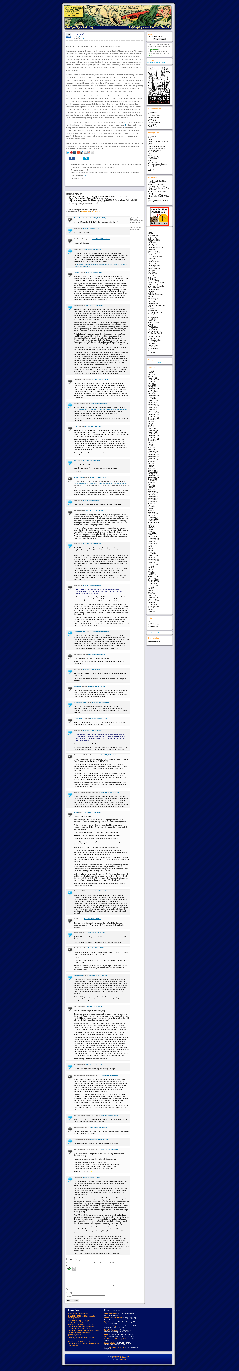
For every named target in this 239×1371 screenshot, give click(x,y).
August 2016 (152, 420)
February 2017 (153, 409)
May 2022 (151, 373)
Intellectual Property (154, 150)
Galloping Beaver (154, 262)
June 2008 (151, 590)
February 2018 (153, 401)
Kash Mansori (152, 274)
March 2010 (152, 554)
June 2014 (151, 465)
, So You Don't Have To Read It (158, 196)
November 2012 (153, 498)
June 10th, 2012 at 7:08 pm (99, 403)
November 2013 (153, 477)
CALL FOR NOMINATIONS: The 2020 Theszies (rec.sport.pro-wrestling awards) (84, 1331)
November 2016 (153, 415)
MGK (81, 37)
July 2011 (151, 526)
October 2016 (152, 416)
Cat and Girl (152, 242)
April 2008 (151, 594)
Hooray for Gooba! (80, 702)
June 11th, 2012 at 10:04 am (92, 730)
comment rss (85, 212)
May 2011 (151, 529)
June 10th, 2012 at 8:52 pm (98, 477)
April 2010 (151, 552)
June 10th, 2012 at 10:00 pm (94, 510)
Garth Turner (152, 263)
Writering (151, 169)
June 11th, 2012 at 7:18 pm (92, 919)
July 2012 (151, 505)
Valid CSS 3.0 (123, 1358)
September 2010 (153, 543)
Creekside (151, 249)
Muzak (150, 155)
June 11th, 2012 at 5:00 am (96, 686)
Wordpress (122, 1359)
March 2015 (152, 449)
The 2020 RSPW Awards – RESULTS (80, 1324)
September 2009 (153, 564)
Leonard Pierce (153, 284)
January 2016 (152, 432)
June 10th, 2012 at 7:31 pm (91, 460)
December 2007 (153, 601)
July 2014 (151, 463)
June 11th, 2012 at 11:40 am (110, 792)
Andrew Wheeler (153, 235)
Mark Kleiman (152, 293)
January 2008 (152, 599)
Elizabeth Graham (154, 116)
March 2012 (152, 512)
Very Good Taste (153, 347)
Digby (150, 255)
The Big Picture (153, 328)
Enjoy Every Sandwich (155, 256)
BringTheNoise (79, 477)
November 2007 (153, 603)
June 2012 (151, 507)
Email (68, 1293)
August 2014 (152, 462)
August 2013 (152, 482)
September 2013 (153, 481)
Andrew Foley (152, 112)
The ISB (150, 335)
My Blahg (151, 296)
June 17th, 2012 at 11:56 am (91, 1177)
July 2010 (151, 547)
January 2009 (152, 578)
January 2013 (152, 495)
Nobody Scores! (153, 298)
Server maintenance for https (78, 1314)
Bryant (76, 426)
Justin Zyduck (152, 119)
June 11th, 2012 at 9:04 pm (96, 932)
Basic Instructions (154, 239)
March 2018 (152, 399)
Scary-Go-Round (153, 322)
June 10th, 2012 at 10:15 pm (92, 585)
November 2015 (153, 435)
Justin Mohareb (79, 218)
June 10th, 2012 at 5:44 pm (94, 272)
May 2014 (151, 467)
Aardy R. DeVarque (80, 631)
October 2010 (152, 542)
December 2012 (153, 496)
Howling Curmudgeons (155, 267)
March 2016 (152, 428)
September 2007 (153, 606)
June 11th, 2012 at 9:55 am (98, 718)
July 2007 (151, 610)
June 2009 (151, 569)
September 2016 (153, 418)
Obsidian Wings (153, 303)
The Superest (152, 342)
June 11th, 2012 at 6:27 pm (100, 891)
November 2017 (153, 406)
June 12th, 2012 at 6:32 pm (98, 1127)
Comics (150, 140)
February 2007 (153, 611)
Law (149, 153)
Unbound (79, 34)
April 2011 (151, 531)
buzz (75, 460)
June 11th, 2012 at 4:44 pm (92, 812)
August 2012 (152, 503)
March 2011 (152, 533)
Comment (69, 1266)
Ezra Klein (151, 258)
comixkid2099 (78, 975)
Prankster (77, 272)
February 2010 (153, 556)
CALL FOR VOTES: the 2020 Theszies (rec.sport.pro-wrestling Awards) (81, 1327)
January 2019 (152, 394)
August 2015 (152, 441)
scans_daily (152, 321)
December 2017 (153, 404)
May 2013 (151, 488)
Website (69, 1297)
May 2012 (151, 509)
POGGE (150, 316)
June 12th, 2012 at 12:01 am (97, 948)
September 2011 (153, 522)
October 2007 (152, 604)
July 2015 (151, 442)
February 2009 (153, 576)
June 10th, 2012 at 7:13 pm (92, 426)
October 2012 (152, 500)
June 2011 (151, 528)
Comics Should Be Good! (156, 248)
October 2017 (152, 408)
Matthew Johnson (154, 122)
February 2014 (153, 472)
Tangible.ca (152, 326)
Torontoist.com (153, 345)
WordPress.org (153, 627)
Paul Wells (151, 309)
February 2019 (153, 392)
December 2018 (153, 395)
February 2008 (153, 597)
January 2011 (152, 536)
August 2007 (152, 608)
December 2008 (153, 580)
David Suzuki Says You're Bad (158, 141)
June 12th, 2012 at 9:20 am (109, 1075)
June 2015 (151, 444)
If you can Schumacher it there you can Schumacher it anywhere (92, 196)
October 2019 (152, 390)
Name (68, 1289)
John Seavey (152, 270)
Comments (153, 625)
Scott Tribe (151, 324)
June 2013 (151, 486)
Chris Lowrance (79, 718)
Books (150, 138)
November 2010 (153, 540)
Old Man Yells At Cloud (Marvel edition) (83, 198)
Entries (152, 623)
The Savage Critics (154, 340)
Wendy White (152, 126)
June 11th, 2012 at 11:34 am (110, 755)
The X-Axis (151, 343)
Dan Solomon (152, 114)
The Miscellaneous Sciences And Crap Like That (157, 165)
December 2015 (153, 434)
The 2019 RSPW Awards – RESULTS (80, 1341)
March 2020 (152, 385)
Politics (150, 160)
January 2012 (152, 515)
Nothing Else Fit (153, 157)
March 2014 (152, 470)
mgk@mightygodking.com (156, 63)
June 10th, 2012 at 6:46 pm (100, 379)
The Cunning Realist (155, 333)
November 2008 (153, 582)
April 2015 (151, 448)
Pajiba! (150, 307)
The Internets (152, 162)
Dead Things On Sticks (155, 253)
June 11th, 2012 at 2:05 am (96, 654)
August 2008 (152, 587)
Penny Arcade (152, 310)
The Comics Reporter (155, 331)
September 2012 (153, 502)
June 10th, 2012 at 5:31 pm (92, 249)
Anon (76, 812)
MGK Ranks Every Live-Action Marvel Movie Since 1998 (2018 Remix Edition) (97, 200)
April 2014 (151, 468)
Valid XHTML (114, 1358)
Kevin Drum (152, 279)
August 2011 (152, 524)
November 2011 (153, 519)
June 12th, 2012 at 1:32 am (93, 1064)
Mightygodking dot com (121, 1356)
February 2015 (153, 451)
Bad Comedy (152, 136)
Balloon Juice (152, 237)
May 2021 (151, 376)
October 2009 (152, 562)
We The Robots (153, 349)
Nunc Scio (151, 302)
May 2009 (151, 571)
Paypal (159, 362)
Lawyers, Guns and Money (157, 282)
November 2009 (153, 561)
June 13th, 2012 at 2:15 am (99, 1139)
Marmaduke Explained (155, 295)
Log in (150, 621)
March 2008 (152, 596)
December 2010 (153, 538)
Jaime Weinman (153, 117)
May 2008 (151, 592)
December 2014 (153, 455)
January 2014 (152, 474)
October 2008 (152, 583)
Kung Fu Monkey (153, 281)
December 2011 (153, 517)
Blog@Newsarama (154, 241)
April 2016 (151, 427)
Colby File (151, 246)
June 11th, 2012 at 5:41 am (100, 702)
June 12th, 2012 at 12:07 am (98, 975)
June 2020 (151, 383)
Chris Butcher (152, 244)
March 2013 (152, 491)
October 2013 (152, 479)
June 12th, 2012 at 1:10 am (94, 1006)
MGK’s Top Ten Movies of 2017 (80, 202)
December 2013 (153, 475)
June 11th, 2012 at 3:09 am (91, 669)
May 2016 (151, 425)
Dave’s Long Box (153, 251)
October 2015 (152, 437)
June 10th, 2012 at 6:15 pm (94, 305)
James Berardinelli (154, 268)
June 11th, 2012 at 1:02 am (100, 631)
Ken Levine (151, 275)
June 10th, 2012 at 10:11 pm (92, 543)
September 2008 (153, 585)
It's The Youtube (153, 152)
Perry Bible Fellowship (155, 312)
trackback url (96, 212)
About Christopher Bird (155, 184)
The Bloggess (152, 329)
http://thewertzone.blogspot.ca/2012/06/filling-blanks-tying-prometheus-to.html (101, 409)
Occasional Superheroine (156, 305)
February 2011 (153, 535)
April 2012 (151, 510)
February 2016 (153, 430)
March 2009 (152, 575)
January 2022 (152, 374)
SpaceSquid (78, 686)
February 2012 (153, 514)
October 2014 (152, 458)
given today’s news (74, 1335)
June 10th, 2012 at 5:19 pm (101, 239)
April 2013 (151, 489)
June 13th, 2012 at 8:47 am (109, 1149)
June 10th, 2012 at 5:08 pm (98, 218)
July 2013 (151, 484)
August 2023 (152, 371)
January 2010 (152, 557)
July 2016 (151, 421)
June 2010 (151, 549)
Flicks (83, 39)
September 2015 (153, 439)
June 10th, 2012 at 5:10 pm (91, 228)
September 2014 (153, 460)
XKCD (150, 350)
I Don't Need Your (157, 186)
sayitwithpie (152, 319)
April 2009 (151, 573)
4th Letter (151, 234)
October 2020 (152, 381)
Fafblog (150, 260)
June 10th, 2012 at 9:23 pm (91, 500)
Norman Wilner (153, 300)
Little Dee (151, 291)
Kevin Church (152, 277)
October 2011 (152, 521)
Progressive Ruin (153, 317)
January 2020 (152, 387)
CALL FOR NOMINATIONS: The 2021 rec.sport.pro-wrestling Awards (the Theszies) (83, 1321)
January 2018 (152, 402)
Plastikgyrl (151, 314)
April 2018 (151, 397)
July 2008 (151, 589)
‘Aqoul (150, 232)
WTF (149, 171)
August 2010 (152, 545)
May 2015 (151, 446)
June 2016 (151, 423)
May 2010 (151, 550)
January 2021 (152, 378)
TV (149, 167)
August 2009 (152, 566)
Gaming (150, 145)
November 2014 (153, 456)
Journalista (151, 272)
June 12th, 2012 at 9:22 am (109, 1115)
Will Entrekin (152, 124)
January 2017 (152, 411)
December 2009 (153, 559)
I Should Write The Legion (156, 148)
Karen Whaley (152, 121)
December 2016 (153, 413)
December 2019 (153, 388)
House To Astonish (154, 265)
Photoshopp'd (152, 159)
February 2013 (153, 493)
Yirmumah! (151, 352)
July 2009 (151, 568)
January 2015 (152, 453)
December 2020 (153, 380)
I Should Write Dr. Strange (156, 146)
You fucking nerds (75, 204)
